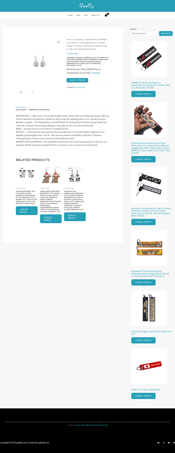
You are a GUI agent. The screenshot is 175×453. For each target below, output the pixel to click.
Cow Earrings (78, 39)
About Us (96, 15)
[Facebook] (169, 443)
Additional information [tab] (39, 109)
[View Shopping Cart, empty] (106, 15)
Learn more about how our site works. (91, 425)
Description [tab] (21, 109)
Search (166, 33)
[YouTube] (158, 443)
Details (95, 72)
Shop (78, 15)
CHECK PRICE (77, 80)
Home (70, 15)
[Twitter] (174, 443)
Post (86, 15)
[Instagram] (164, 443)
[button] (59, 42)
